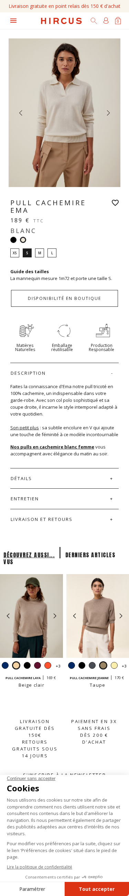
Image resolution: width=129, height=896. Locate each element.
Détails (21, 478)
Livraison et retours (42, 519)
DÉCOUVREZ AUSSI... (29, 555)
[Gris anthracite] (92, 666)
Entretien (25, 499)
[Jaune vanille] (114, 666)
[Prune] (37, 666)
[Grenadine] (47, 666)
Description (28, 373)
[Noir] (13, 240)
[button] (55, 616)
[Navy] (5, 666)
